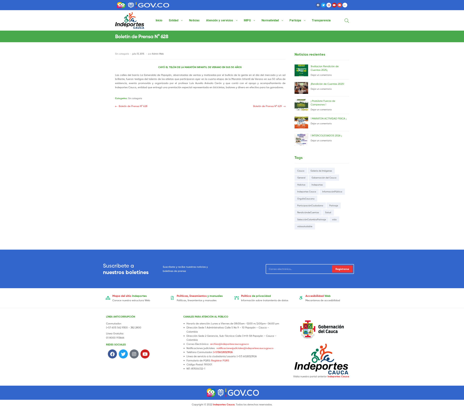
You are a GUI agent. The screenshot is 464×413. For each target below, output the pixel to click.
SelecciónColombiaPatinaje (311, 219)
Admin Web (158, 53)
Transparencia (321, 20)
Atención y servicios (219, 20)
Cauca (300, 170)
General (301, 177)
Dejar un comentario (321, 75)
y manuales (200, 296)
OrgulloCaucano (305, 198)
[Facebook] (318, 5)
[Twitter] (323, 5)
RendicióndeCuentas (308, 212)
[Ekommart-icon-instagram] (328, 5)
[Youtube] (334, 5)
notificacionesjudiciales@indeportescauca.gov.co (244, 348)
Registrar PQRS (220, 360)
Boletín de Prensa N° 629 (267, 106)
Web (318, 296)
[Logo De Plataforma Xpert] (345, 5)
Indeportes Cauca (306, 191)
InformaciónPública (332, 191)
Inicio (159, 20)
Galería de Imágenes (321, 170)
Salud (328, 212)
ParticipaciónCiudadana (310, 205)
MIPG (247, 20)
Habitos (301, 184)
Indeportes (317, 184)
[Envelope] (339, 5)
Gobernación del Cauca (324, 177)
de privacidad (256, 296)
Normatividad (270, 20)
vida (334, 219)
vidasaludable (304, 226)
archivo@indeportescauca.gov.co (229, 343)
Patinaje (333, 205)
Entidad (173, 20)
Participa (295, 20)
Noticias (194, 20)
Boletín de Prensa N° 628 (133, 106)
